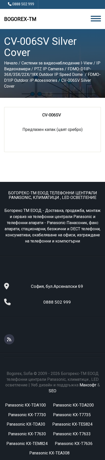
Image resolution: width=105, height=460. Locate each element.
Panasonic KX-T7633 (72, 433)
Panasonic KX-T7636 (74, 443)
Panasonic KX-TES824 (72, 424)
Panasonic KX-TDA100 (25, 405)
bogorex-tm (20, 19)
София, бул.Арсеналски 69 (57, 286)
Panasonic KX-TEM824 (27, 443)
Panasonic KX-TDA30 (26, 424)
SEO (52, 390)
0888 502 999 (23, 4)
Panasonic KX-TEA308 (49, 453)
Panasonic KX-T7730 (27, 414)
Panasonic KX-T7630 (27, 433)
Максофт (88, 385)
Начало (11, 63)
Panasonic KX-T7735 (72, 414)
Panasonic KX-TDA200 (73, 405)
